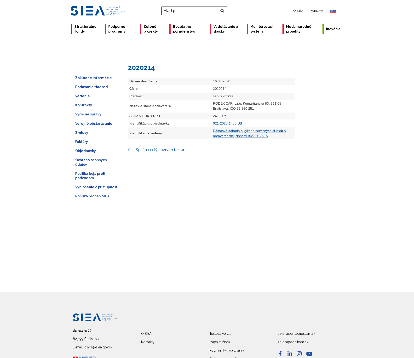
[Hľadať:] (194, 10)
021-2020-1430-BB (227, 123)
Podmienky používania (226, 350)
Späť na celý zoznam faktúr (159, 150)
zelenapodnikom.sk (293, 342)
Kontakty (316, 10)
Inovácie (333, 29)
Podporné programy (116, 29)
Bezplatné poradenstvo (184, 29)
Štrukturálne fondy (86, 29)
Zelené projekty (151, 29)
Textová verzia (220, 333)
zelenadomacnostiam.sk (296, 333)
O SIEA (298, 10)
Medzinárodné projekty (298, 29)
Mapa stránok (219, 342)
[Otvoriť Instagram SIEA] (299, 353)
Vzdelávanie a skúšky (225, 29)
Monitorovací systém (261, 29)
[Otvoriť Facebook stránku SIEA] (280, 353)
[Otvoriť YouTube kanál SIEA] (309, 354)
